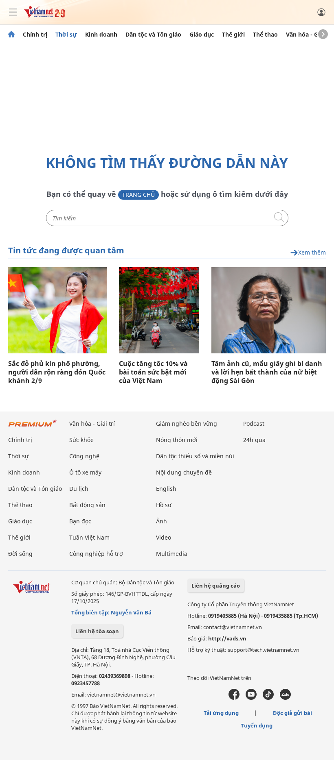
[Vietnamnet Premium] (32, 427)
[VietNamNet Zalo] (285, 697)
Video (163, 537)
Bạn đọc (80, 521)
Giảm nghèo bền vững (186, 423)
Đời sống (20, 553)
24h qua (254, 440)
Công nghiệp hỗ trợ (96, 553)
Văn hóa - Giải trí (309, 34)
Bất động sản (87, 505)
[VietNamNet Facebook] (234, 697)
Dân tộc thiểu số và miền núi (195, 456)
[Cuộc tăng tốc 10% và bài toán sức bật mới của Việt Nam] (159, 310)
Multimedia (171, 553)
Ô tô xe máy (85, 472)
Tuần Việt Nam (89, 537)
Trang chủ (138, 194)
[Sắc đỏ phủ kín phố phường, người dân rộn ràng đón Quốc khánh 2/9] (57, 310)
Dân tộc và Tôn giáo (153, 34)
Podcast (253, 423)
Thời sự (66, 34)
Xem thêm (312, 252)
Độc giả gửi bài (292, 712)
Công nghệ (84, 456)
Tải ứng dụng (221, 712)
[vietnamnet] (44, 15)
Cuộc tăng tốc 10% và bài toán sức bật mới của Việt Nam (153, 372)
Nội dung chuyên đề (184, 472)
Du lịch (78, 488)
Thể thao (265, 34)
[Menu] (13, 12)
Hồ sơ (163, 505)
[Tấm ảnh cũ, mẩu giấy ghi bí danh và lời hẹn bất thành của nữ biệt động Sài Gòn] (268, 310)
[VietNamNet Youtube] (251, 697)
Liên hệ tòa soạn (97, 631)
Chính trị (35, 34)
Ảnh (161, 521)
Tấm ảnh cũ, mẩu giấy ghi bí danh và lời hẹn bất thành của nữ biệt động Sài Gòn (266, 372)
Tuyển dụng (256, 725)
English (166, 488)
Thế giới (233, 34)
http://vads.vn (227, 638)
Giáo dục (201, 34)
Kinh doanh (101, 34)
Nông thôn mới (177, 440)
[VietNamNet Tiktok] (268, 697)
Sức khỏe (81, 440)
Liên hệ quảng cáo (215, 585)
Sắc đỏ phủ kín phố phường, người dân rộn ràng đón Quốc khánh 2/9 (56, 372)
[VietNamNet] (11, 34)
